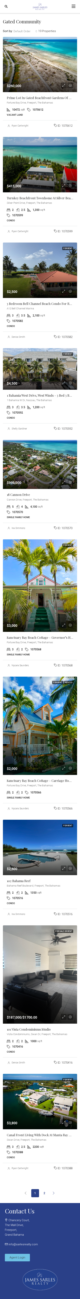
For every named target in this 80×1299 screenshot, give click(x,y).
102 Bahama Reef (18, 881)
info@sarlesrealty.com (23, 1244)
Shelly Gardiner (19, 428)
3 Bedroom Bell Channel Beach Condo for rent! (41, 304)
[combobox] (25, 31)
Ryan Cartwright (20, 125)
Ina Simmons (18, 528)
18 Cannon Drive (18, 495)
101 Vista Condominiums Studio (29, 1029)
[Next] (54, 1193)
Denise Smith (18, 337)
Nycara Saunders (20, 665)
